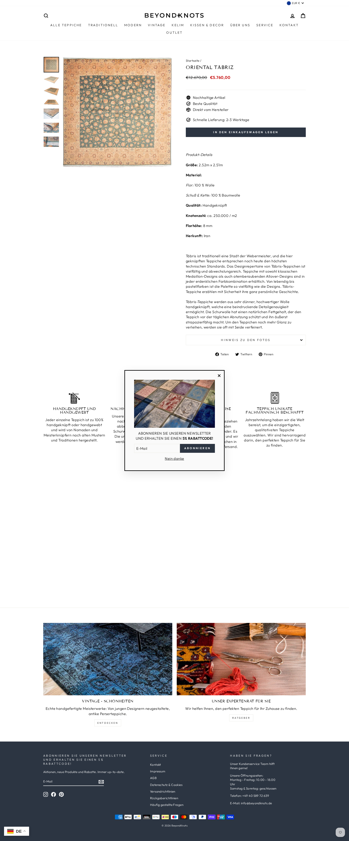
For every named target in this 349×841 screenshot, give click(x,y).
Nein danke (174, 458)
